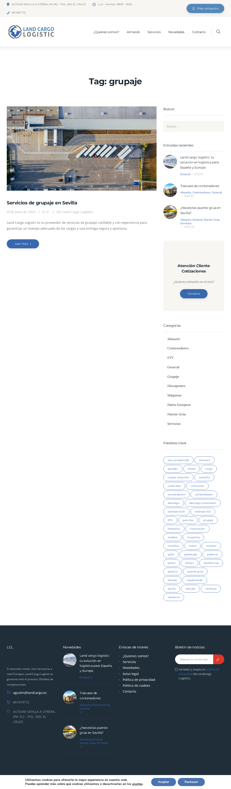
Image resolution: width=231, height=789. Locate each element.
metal (192, 545)
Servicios (186, 223)
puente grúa (195, 571)
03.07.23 (189, 227)
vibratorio (174, 597)
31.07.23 (189, 196)
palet (171, 554)
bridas (191, 468)
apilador (173, 468)
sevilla (172, 588)
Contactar (194, 293)
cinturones (197, 485)
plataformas (211, 563)
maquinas (193, 537)
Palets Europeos (179, 405)
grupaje (208, 520)
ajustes (137, 784)
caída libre (174, 485)
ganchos (188, 520)
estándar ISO (203, 511)
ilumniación (197, 528)
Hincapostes (176, 386)
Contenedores (201, 192)
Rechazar (191, 782)
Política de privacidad (139, 679)
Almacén (185, 192)
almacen (204, 460)
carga (208, 468)
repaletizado (195, 580)
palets (171, 563)
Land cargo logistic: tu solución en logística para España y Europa (199, 162)
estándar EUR (176, 511)
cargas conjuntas (178, 477)
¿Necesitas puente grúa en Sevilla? (200, 210)
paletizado (190, 554)
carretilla (204, 477)
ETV (170, 358)
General (185, 174)
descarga (173, 503)
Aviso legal (131, 674)
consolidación (176, 494)
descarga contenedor (202, 503)
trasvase (191, 588)
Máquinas (174, 395)
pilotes (189, 563)
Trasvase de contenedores (199, 186)
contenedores (204, 494)
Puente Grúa (211, 219)
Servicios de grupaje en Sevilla (42, 203)
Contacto (129, 691)
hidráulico (174, 528)
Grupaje (173, 377)
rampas (172, 580)
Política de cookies (136, 685)
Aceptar (163, 782)
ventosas (210, 588)
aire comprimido (178, 460)
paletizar (212, 554)
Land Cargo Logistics (75, 212)
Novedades (131, 668)
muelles (211, 545)
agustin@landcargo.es (30, 693)
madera (172, 537)
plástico (173, 571)
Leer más (21, 243)
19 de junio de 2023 (21, 212)
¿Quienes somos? (136, 656)
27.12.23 (198, 174)
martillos (173, 545)
